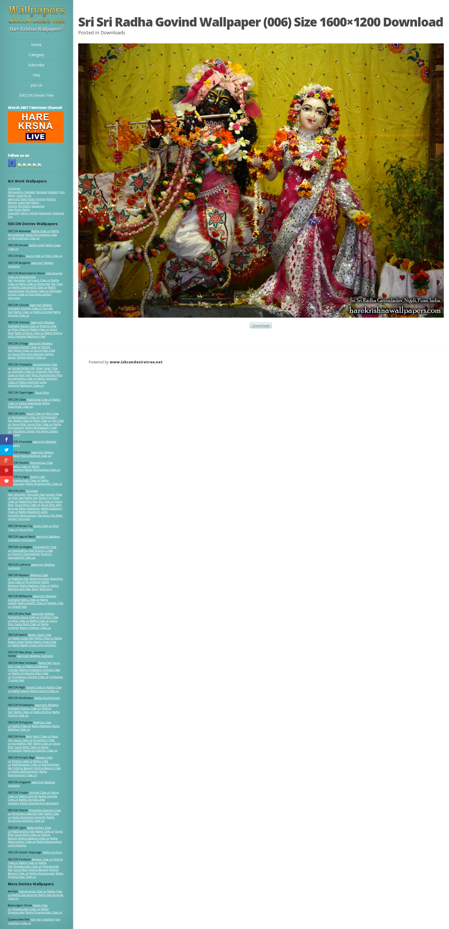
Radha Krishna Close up (29, 333)
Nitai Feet (25, 375)
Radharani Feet (36, 336)
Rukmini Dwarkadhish (26, 554)
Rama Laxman (28, 515)
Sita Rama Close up (37, 291)
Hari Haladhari (45, 919)
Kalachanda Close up (39, 399)
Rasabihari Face (28, 501)
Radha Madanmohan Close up (33, 840)
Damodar (29, 192)
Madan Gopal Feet (23, 638)
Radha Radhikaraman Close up (27, 773)
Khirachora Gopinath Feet (27, 813)
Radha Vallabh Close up (32, 603)
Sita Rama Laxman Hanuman (29, 296)
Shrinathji (24, 206)
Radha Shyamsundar (42, 873)
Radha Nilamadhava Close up (42, 470)
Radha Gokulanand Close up (29, 287)
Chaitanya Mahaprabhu (16, 190)
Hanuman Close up (38, 280)
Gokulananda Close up (33, 891)
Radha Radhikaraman (25, 771)
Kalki (24, 199)
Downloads (113, 32)
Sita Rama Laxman (24, 431)
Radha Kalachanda (30, 403)
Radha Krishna (42, 712)
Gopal (39, 368)
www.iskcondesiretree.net (136, 361)
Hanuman (20, 280)
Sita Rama (43, 515)
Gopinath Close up (23, 371)
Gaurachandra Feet (23, 368)
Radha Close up (40, 231)
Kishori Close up (23, 350)
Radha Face (31, 498)
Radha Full (45, 498)
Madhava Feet (20, 578)
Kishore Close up (31, 347)
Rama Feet (44, 284)
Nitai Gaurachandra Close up (35, 377)
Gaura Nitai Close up (39, 424)
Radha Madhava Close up (36, 455)
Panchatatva (28, 540)
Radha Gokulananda (24, 895)
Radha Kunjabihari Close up (40, 750)
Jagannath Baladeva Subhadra (31, 566)
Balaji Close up (42, 736)
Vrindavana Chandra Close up (30, 677)
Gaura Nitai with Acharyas (28, 354)
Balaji (29, 736)
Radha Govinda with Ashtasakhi (39, 803)
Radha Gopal (36, 245)
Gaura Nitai (42, 392)
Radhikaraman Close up (26, 764)
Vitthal (34, 213)
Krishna (40, 199)
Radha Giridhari (52, 852)
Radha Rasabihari (29, 508)
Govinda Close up (31, 308)
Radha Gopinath (19, 211)
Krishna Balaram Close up (33, 838)
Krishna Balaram (23, 768)
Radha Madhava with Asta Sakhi (33, 587)
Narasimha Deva (39, 578)
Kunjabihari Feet (22, 743)
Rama (18, 209)
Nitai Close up (53, 256)
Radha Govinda (42, 312)
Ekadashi (53, 192)
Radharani (45, 213)
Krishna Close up (31, 708)
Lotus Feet (24, 202)
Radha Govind (20, 691)
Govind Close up (36, 687)
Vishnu (24, 213)
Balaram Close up (42, 859)
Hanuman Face (36, 494)
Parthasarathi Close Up (26, 417)
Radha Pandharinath (47, 698)
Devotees (41, 192)
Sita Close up (46, 501)
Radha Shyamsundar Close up (43, 484)
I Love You (22, 195)
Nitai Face (18, 498)
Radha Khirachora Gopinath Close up (31, 819)
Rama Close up (28, 284)
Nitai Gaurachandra (43, 375)
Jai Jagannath (19, 197)
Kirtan (31, 199)
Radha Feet (45, 663)
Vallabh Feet (19, 607)
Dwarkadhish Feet (23, 550)
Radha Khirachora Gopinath (29, 817)
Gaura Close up (35, 256)
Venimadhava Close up (25, 238)
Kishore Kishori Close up (31, 357)
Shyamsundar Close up (26, 480)
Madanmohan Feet (23, 831)
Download (260, 325)
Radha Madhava (41, 726)
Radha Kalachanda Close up (29, 405)
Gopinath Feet (44, 371)
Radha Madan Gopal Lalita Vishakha (34, 645)
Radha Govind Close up (44, 691)
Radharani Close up (32, 385)
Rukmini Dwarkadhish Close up (30, 555)
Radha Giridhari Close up (35, 628)
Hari (33, 919)
